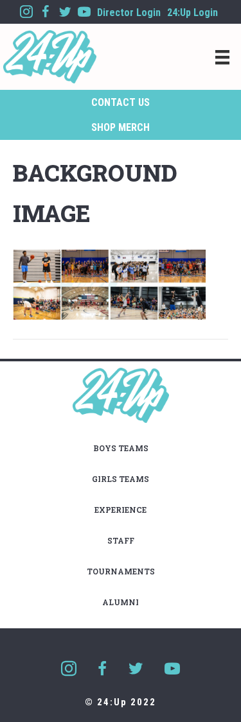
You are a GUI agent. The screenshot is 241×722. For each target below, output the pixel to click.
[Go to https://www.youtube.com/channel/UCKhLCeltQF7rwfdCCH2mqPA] (84, 11)
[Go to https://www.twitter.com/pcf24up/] (64, 11)
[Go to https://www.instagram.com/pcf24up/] (26, 11)
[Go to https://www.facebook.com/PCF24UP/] (45, 11)
